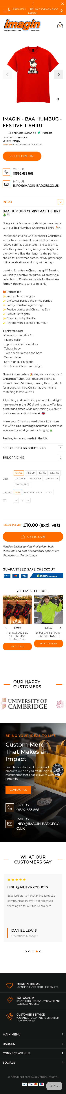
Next (60, 628)
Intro (7, 202)
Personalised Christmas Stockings (17, 636)
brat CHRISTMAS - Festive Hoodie (49, 634)
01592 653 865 (23, 173)
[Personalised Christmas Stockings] (17, 609)
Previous (6, 628)
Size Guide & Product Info (24, 448)
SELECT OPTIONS (22, 156)
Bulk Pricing (13, 457)
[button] (26, 951)
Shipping (8, 144)
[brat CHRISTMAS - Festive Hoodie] (48, 609)
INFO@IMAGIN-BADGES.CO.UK (36, 185)
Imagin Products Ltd (44, 1077)
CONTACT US (18, 789)
